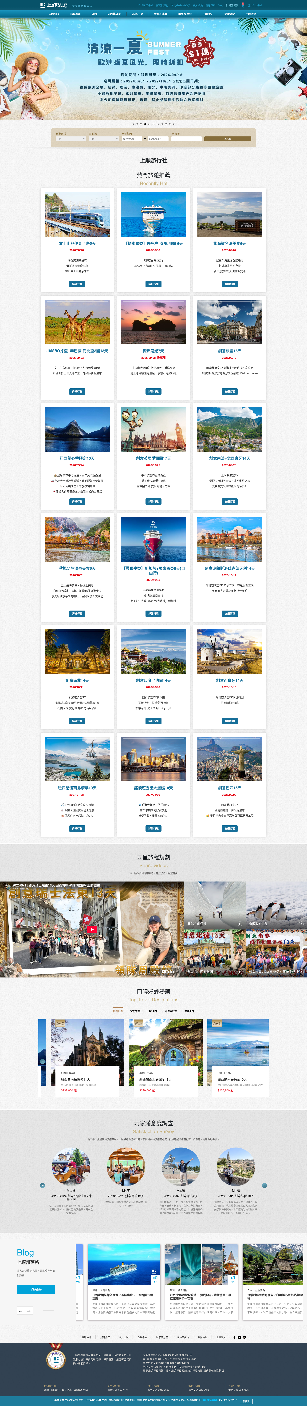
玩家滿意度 (162, 1337)
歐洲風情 (189, 1011)
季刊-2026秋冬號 (180, 5)
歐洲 (94, 14)
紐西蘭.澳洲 (114, 14)
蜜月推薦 (198, 5)
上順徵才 (221, 1337)
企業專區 (142, 1337)
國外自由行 (183, 1337)
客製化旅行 (162, 5)
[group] (75, 1060)
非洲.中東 (137, 14)
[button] (23, 73)
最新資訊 (86, 1337)
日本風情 (152, 1011)
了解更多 (36, 1289)
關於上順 (124, 1337)
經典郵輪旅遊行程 (214, 1370)
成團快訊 (54, 14)
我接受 (246, 1401)
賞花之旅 (135, 1011)
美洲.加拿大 (160, 14)
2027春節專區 (145, 5)
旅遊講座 (105, 1337)
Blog (220, 5)
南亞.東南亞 (185, 14)
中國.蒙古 (208, 14)
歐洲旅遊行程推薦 (192, 1370)
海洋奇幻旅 (171, 1011)
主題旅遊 (251, 14)
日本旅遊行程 (173, 1370)
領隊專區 (203, 1337)
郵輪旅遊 (229, 14)
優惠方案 (210, 5)
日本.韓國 (75, 14)
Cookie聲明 (210, 1400)
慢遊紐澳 (118, 1011)
